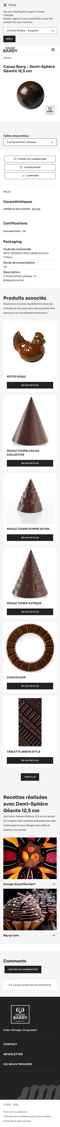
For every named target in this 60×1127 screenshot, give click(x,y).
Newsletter (13, 1054)
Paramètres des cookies (17, 1121)
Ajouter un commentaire (23, 969)
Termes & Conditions (15, 1111)
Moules (7, 57)
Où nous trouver (17, 1064)
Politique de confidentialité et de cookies (27, 1116)
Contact (10, 1044)
